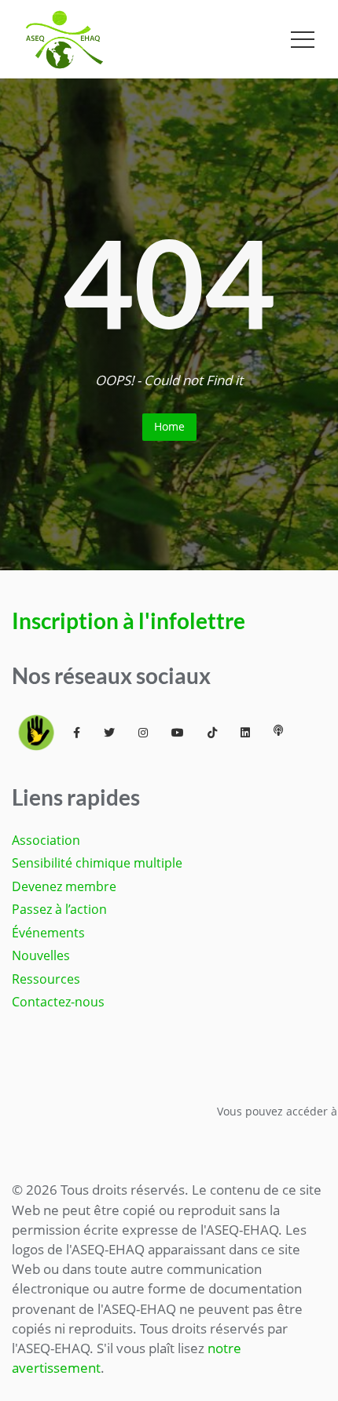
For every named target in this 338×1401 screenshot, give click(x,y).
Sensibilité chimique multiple (97, 863)
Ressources (46, 979)
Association (46, 840)
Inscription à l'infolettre (128, 621)
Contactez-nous (58, 1001)
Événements (48, 932)
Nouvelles (41, 955)
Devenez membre (64, 886)
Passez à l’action (59, 909)
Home (169, 426)
